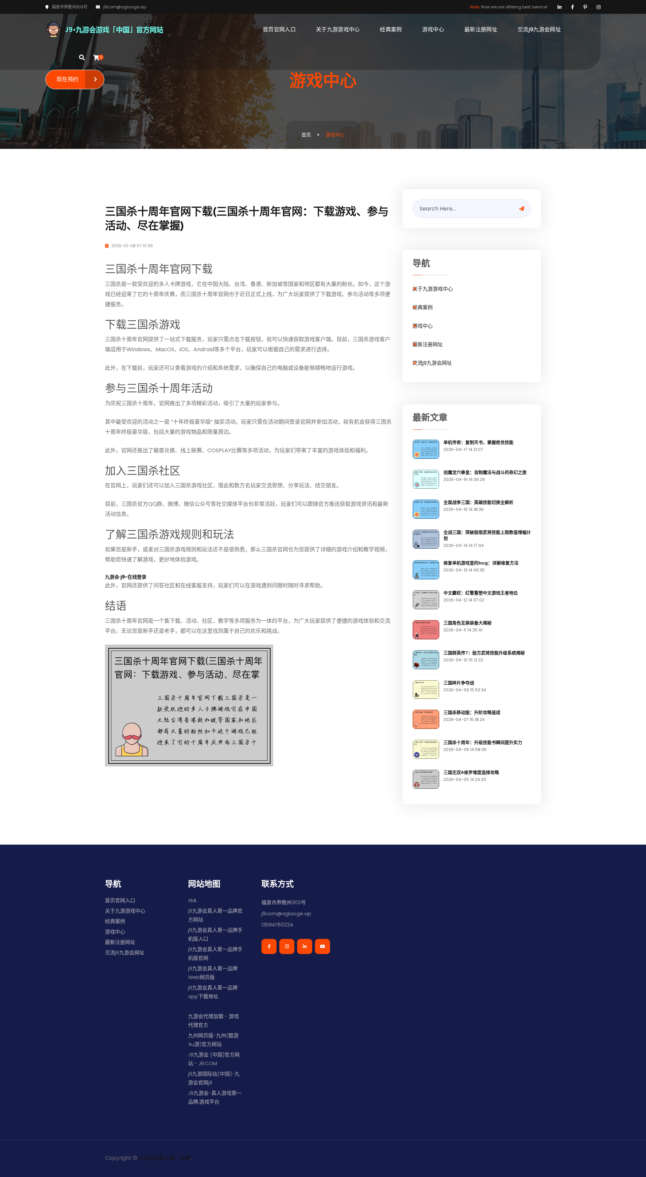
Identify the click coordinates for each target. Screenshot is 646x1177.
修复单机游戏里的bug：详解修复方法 (480, 563)
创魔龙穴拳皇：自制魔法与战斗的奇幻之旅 (485, 472)
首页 (306, 134)
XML (192, 900)
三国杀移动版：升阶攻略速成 (471, 712)
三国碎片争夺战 (458, 683)
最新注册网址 (480, 29)
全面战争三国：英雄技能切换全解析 (478, 502)
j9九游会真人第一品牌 (165, 1158)
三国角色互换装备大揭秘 (467, 623)
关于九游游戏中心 (338, 29)
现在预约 (68, 79)
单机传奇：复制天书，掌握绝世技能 (478, 442)
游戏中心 (433, 29)
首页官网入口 (279, 29)
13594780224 (277, 924)
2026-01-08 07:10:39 (131, 246)
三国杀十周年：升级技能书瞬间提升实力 (482, 742)
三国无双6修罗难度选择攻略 (471, 772)
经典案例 (391, 29)
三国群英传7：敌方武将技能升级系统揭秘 (484, 653)
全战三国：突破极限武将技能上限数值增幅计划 (487, 535)
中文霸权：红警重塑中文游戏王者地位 (480, 593)
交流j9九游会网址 (539, 29)
